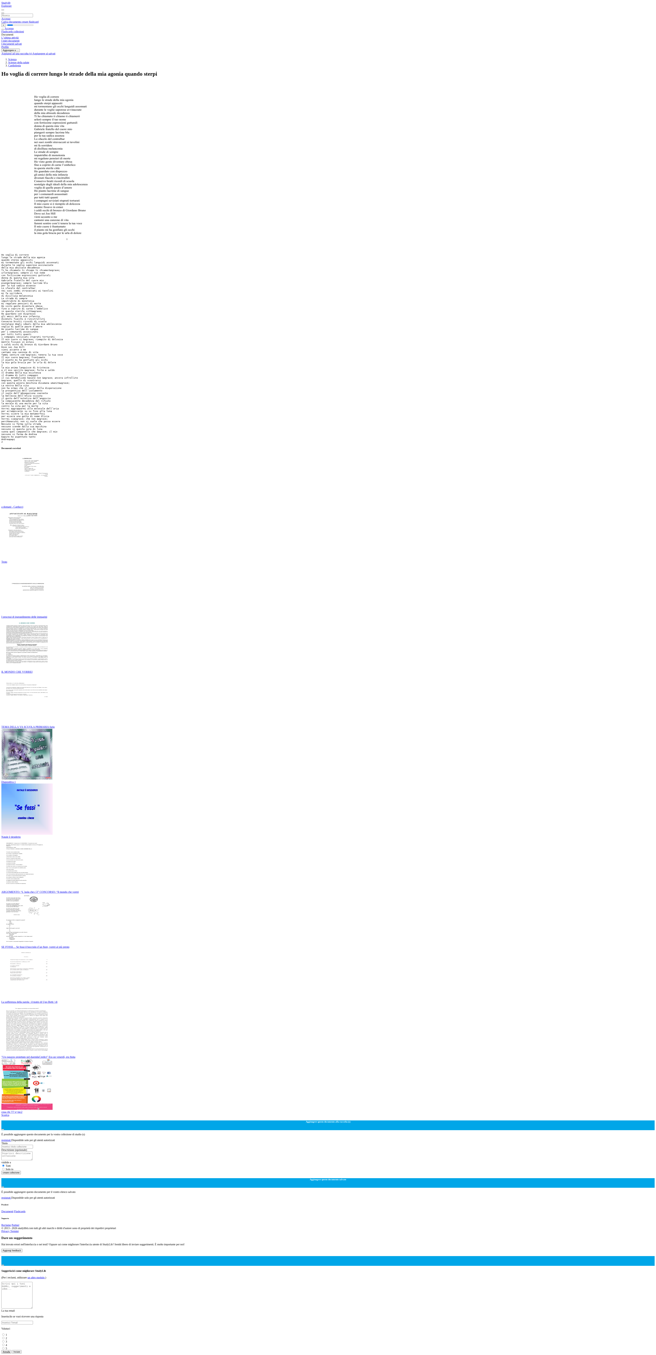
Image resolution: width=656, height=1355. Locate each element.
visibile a (6, 1162)
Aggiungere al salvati (43, 53)
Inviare (16, 1352)
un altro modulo (36, 1277)
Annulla (6, 1352)
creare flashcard (30, 21)
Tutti (8, 1165)
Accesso (5, 18)
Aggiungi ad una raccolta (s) (16, 53)
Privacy (5, 1231)
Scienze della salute (18, 62)
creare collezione (11, 1172)
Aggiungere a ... (10, 50)
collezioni (18, 31)
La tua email (8, 1310)
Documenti (7, 1211)
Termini (14, 1231)
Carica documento (11, 21)
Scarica (5, 1115)
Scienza (12, 59)
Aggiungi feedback (12, 1250)
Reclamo (6, 1225)
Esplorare (6, 5)
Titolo (4, 1143)
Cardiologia (14, 65)
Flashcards (7, 31)
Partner (15, 1225)
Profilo (5, 46)
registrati (6, 1140)
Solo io (9, 1169)
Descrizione (14, 1149)
